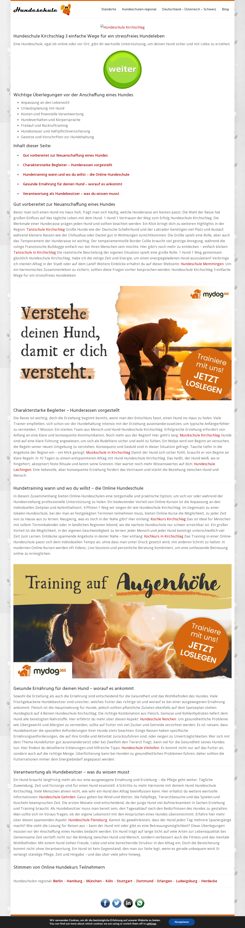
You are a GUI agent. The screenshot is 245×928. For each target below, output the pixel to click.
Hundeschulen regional (139, 9)
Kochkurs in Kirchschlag (163, 536)
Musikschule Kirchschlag (200, 435)
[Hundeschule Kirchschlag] (122, 27)
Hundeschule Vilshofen (140, 747)
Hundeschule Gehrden (57, 797)
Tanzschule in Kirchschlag (34, 252)
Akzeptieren (181, 922)
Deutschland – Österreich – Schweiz (189, 9)
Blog (225, 9)
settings (151, 924)
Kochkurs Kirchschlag (168, 519)
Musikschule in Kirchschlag (108, 452)
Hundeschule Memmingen (202, 263)
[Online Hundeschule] (122, 68)
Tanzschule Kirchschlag (45, 229)
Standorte (108, 9)
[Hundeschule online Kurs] (42, 9)
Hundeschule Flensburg (87, 820)
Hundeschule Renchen (158, 719)
